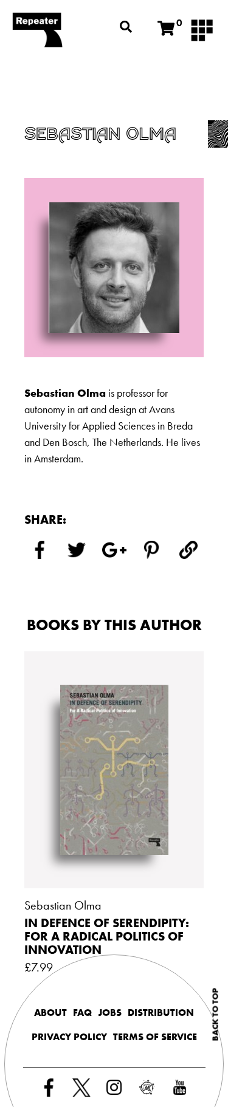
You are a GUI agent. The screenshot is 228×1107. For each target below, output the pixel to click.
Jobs (110, 1012)
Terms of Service (155, 1036)
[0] (165, 29)
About (50, 1012)
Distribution (161, 1012)
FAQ (82, 1012)
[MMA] (201, 29)
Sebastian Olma (63, 905)
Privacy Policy (69, 1036)
